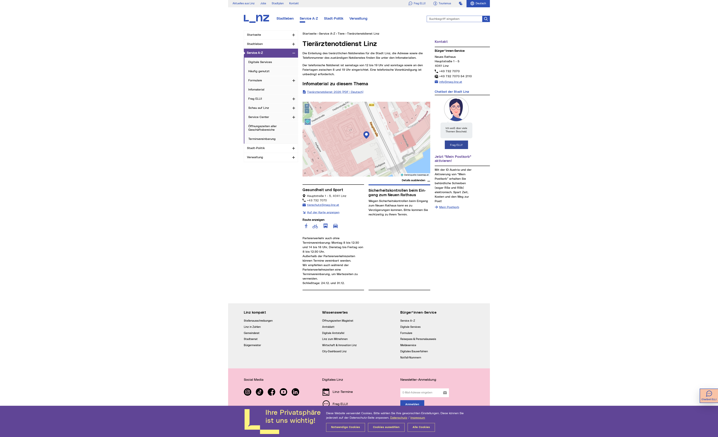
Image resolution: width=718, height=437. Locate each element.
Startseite (254, 34)
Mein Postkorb (449, 207)
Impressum (417, 417)
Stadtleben (285, 18)
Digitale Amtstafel (333, 333)
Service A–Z (407, 321)
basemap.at (423, 175)
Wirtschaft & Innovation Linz (339, 345)
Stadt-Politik (333, 18)
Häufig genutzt (259, 71)
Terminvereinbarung (262, 138)
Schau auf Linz (258, 107)
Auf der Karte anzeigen (323, 212)
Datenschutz (398, 417)
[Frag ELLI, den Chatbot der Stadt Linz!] (456, 122)
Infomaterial (256, 89)
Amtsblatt (328, 327)
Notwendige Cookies (345, 427)
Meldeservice (408, 345)
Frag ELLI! (255, 98)
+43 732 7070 (449, 71)
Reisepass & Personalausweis (418, 339)
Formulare (255, 80)
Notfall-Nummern (410, 357)
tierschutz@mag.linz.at (323, 204)
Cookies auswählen (386, 427)
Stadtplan (278, 3)
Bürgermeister (252, 345)
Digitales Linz (332, 379)
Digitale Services (260, 62)
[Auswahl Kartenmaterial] (308, 122)
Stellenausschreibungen (258, 321)
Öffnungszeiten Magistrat (337, 321)
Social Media (253, 379)
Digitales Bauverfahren (414, 351)
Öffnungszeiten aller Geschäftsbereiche (262, 128)
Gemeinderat (252, 333)
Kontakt (294, 3)
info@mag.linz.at (450, 81)
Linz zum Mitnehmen (335, 339)
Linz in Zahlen (252, 327)
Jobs (263, 3)
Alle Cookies (421, 427)
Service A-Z (309, 18)
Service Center (258, 117)
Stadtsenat (251, 339)
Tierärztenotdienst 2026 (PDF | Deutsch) (335, 92)
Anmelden (412, 404)
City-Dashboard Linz (334, 351)
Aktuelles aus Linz (244, 3)
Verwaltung (358, 18)
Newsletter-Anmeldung (418, 379)
